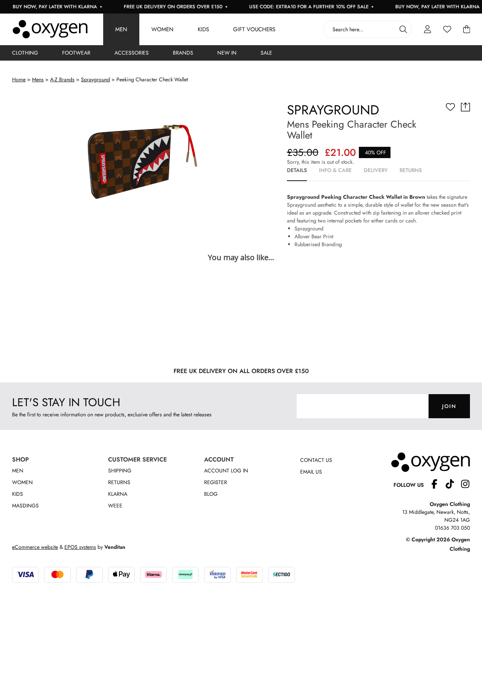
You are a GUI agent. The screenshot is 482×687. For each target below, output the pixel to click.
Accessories (131, 52)
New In (226, 52)
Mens (38, 79)
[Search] (403, 29)
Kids (203, 29)
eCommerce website (35, 547)
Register (215, 482)
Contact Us (316, 460)
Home (19, 79)
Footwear (76, 52)
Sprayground (95, 79)
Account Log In (226, 470)
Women (162, 29)
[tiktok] (453, 485)
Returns (119, 482)
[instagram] (465, 485)
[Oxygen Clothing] (50, 29)
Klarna (117, 494)
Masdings (25, 505)
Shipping (119, 470)
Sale (266, 52)
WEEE (115, 505)
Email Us (311, 471)
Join (449, 406)
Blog (211, 494)
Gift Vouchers (254, 29)
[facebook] (437, 485)
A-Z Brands (62, 79)
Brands (183, 52)
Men (121, 29)
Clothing (25, 52)
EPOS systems (80, 547)
